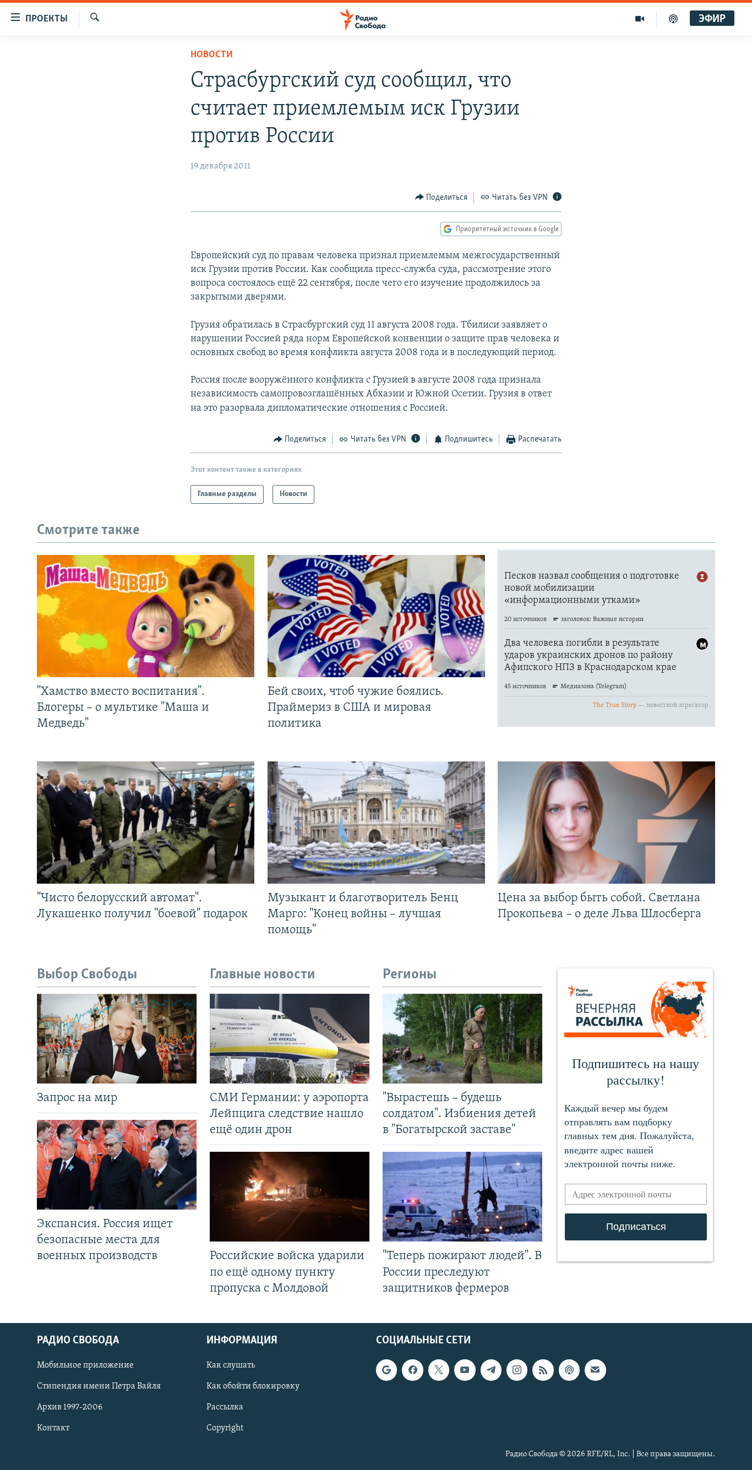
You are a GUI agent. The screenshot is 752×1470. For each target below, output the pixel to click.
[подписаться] (595, 1369)
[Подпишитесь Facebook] (412, 1369)
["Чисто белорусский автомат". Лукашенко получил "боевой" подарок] (145, 822)
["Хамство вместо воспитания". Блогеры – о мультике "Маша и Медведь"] (145, 616)
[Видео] (640, 18)
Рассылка (224, 1407)
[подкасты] (673, 18)
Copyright (224, 1428)
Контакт (53, 1428)
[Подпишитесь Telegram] (491, 1369)
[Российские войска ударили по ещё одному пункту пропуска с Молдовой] (289, 1197)
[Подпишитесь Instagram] (516, 1369)
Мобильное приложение (85, 1365)
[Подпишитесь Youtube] (464, 1369)
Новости (211, 55)
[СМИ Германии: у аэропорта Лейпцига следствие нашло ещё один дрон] (289, 1039)
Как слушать (230, 1365)
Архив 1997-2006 (69, 1407)
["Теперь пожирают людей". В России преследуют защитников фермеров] (462, 1197)
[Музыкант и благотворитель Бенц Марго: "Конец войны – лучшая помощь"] (376, 822)
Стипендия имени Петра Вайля (99, 1386)
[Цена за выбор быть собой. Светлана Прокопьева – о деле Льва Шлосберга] (606, 822)
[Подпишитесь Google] (386, 1369)
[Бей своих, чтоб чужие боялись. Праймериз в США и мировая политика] (376, 616)
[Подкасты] (569, 1369)
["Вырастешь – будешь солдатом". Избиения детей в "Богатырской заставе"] (462, 1039)
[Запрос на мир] (117, 1039)
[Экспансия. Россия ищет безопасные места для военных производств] (117, 1165)
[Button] (441, 197)
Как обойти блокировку (252, 1386)
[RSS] (542, 1369)
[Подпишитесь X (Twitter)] (438, 1369)
